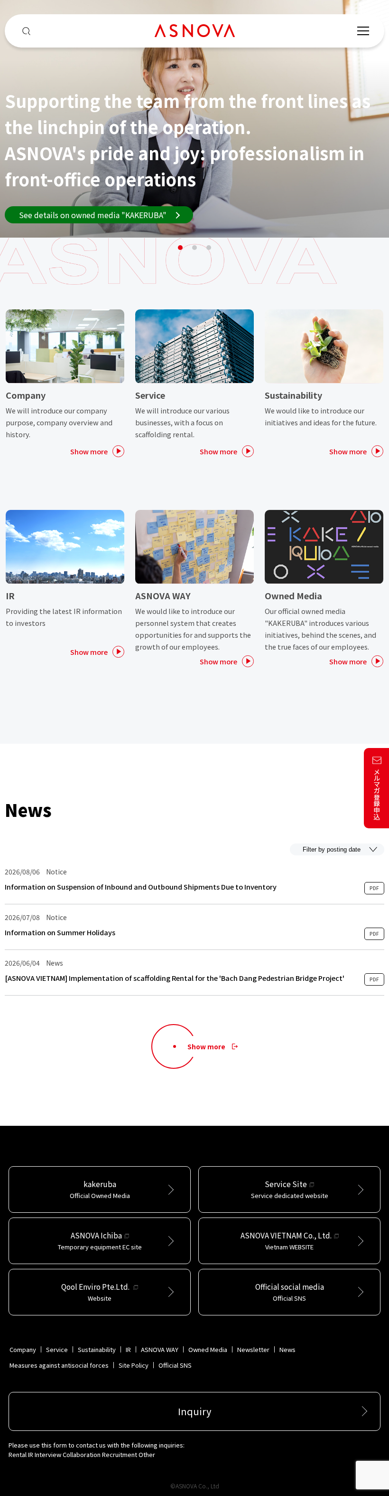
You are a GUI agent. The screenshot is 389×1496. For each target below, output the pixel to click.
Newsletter (253, 1349)
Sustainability (97, 1349)
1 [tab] (180, 247)
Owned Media (207, 1349)
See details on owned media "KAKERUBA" (93, 215)
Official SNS (175, 1365)
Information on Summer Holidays (60, 932)
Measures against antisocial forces (59, 1365)
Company (22, 1349)
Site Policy (133, 1365)
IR (128, 1349)
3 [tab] (208, 247)
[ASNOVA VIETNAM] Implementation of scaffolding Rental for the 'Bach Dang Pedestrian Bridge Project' (174, 978)
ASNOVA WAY (159, 1349)
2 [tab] (194, 247)
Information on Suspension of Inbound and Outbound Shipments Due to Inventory (141, 887)
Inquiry (194, 1411)
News (287, 1349)
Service (57, 1349)
